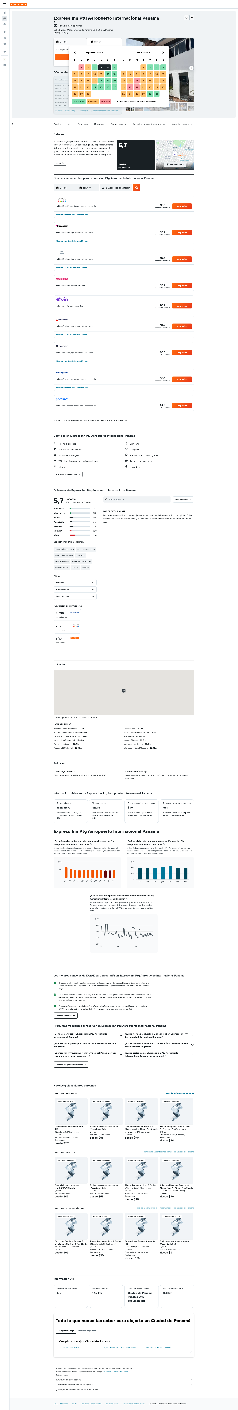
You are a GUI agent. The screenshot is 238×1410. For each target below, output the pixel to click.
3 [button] (94, 67)
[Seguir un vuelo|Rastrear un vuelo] (4, 38)
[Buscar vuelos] (4, 12)
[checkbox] (67, 615)
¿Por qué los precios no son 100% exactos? (77, 1389)
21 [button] (75, 87)
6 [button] (114, 67)
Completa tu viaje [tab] (66, 1330)
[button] (5, 4)
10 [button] (95, 74)
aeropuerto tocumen (86, 549)
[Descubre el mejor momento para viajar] (4, 44)
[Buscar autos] (4, 24)
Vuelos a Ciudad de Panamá (71, 1347)
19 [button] (108, 80)
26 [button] (108, 87)
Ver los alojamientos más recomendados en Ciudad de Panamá (165, 1208)
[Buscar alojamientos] (4, 18)
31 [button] (157, 93)
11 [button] (101, 74)
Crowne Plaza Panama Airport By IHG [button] (69, 1127)
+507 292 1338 (61, 33)
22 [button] (81, 87)
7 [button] (74, 74)
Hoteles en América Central (91, 1404)
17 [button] (95, 80)
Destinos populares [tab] (87, 1330)
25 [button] (101, 87)
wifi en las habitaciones (81, 561)
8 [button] (81, 74)
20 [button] (114, 80)
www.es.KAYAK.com (61, 1404)
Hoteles (75, 1404)
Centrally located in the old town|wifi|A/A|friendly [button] (67, 1186)
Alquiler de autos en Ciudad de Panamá (119, 1347)
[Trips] (4, 51)
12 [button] (108, 74)
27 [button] (114, 87)
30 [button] (88, 93)
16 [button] (88, 80)
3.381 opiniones (75, 25)
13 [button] (114, 74)
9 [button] (88, 74)
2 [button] (88, 67)
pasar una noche (62, 561)
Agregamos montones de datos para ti (74, 1384)
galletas (86, 567)
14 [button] (75, 80)
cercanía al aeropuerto (64, 549)
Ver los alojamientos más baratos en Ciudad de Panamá (169, 1152)
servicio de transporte (64, 555)
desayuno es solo (62, 567)
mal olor (75, 567)
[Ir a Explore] (4, 32)
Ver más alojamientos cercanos (180, 1093)
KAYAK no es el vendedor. (68, 1379)
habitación (80, 555)
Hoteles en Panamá (112, 1404)
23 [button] (88, 87)
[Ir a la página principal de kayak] (18, 4)
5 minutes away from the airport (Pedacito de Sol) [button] (104, 1127)
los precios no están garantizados (115, 1372)
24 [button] (94, 87)
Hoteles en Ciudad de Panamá (158, 1347)
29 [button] (81, 93)
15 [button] (81, 80)
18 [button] (101, 80)
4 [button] (101, 67)
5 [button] (108, 67)
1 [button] (81, 67)
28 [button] (75, 93)
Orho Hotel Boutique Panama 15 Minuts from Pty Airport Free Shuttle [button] (141, 1127)
